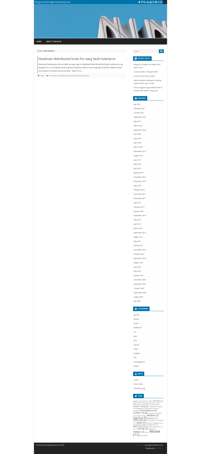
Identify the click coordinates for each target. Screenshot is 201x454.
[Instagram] (153, 2)
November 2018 (140, 181)
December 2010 (140, 250)
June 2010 (137, 267)
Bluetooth (137, 405)
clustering (145, 405)
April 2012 (137, 224)
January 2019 (138, 173)
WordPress (158, 448)
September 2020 (140, 130)
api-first (136, 315)
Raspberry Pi (153, 425)
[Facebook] (142, 2)
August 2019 (138, 156)
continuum (148, 408)
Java (87, 75)
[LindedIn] (148, 2)
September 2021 (140, 117)
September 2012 (140, 215)
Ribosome (141, 445)
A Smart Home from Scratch (144, 76)
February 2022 (139, 108)
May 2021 (137, 121)
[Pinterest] (156, 2)
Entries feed (138, 384)
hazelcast (81, 75)
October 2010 (139, 254)
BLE (159, 403)
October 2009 (139, 288)
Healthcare (138, 327)
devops (136, 319)
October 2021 (139, 113)
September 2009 (140, 292)
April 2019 (137, 168)
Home (38, 41)
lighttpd (157, 423)
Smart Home (158, 427)
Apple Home (138, 403)
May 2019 (137, 164)
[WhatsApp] (159, 2)
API (151, 401)
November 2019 (140, 151)
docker (136, 323)
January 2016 (138, 211)
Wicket (136, 366)
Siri (151, 427)
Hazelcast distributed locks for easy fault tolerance (76, 58)
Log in (136, 380)
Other (42, 75)
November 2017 (140, 198)
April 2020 (137, 143)
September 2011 (140, 233)
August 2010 (138, 263)
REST (137, 426)
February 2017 (139, 207)
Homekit (160, 420)
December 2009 (140, 280)
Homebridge (151, 420)
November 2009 (140, 284)
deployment (152, 413)
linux (135, 340)
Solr (135, 357)
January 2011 (138, 245)
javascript (150, 423)
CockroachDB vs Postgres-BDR (145, 72)
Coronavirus (148, 410)
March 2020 (138, 147)
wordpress (144, 435)
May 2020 (137, 138)
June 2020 (137, 134)
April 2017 (137, 203)
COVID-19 (140, 412)
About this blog (53, 41)
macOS (136, 345)
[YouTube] (151, 2)
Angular (136, 401)
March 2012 (138, 228)
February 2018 (139, 190)
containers (153, 406)
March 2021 (138, 126)
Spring (142, 428)
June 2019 (137, 160)
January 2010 (138, 275)
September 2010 (140, 258)
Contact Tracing (140, 406)
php (139, 425)
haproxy (140, 417)
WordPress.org (139, 388)
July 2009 (137, 301)
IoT (135, 332)
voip (147, 432)
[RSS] (161, 2)
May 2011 (137, 241)
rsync (144, 426)
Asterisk (146, 403)
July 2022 (137, 104)
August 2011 (138, 237)
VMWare (138, 431)
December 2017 (140, 194)
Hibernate (139, 420)
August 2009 (138, 297)
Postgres (145, 425)
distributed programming (68, 75)
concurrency (53, 75)
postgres (137, 353)
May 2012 (137, 220)
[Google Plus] (144, 2)
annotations (144, 401)
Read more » (77, 71)
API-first (158, 401)
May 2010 (137, 271)
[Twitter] (139, 2)
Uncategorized (139, 362)
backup (153, 403)
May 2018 (137, 185)
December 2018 (140, 177)
